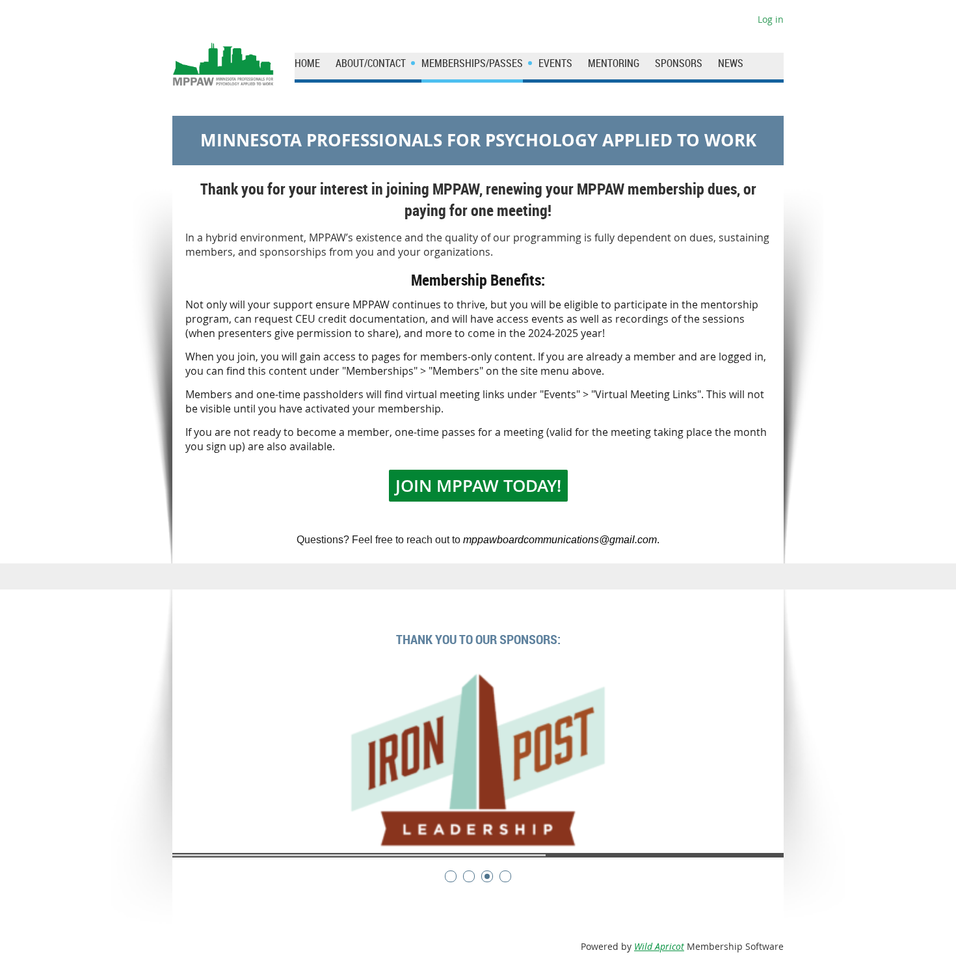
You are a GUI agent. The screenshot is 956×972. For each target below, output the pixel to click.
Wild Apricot (659, 946)
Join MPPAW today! (478, 485)
